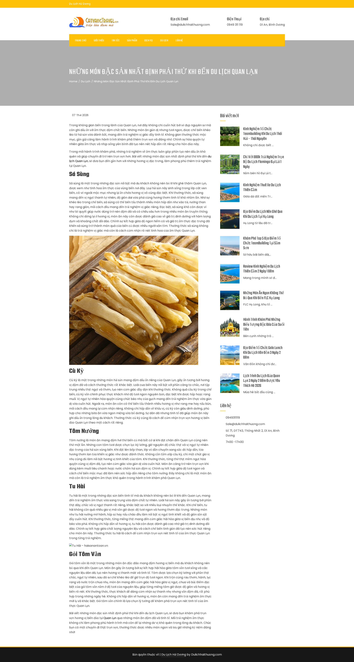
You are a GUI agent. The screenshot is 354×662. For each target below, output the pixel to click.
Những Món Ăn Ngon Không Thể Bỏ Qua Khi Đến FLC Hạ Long (263, 295)
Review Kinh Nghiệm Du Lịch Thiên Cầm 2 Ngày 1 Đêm (261, 268)
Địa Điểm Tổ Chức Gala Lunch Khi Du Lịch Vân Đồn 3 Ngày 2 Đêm (262, 353)
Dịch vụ (148, 40)
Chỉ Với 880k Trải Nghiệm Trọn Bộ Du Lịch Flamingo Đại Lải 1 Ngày (263, 162)
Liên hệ (179, 40)
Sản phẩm (132, 40)
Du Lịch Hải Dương (173, 654)
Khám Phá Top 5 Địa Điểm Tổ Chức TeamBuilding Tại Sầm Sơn (262, 243)
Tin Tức (115, 40)
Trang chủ (80, 40)
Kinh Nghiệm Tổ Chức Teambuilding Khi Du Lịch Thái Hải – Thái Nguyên (262, 134)
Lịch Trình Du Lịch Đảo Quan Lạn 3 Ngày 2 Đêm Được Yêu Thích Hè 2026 (261, 381)
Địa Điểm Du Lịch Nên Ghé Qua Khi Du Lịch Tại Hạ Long (262, 214)
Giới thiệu (99, 40)
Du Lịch (164, 40)
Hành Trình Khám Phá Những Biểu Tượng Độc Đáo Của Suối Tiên (263, 325)
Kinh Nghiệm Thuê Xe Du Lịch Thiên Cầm (262, 187)
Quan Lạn (109, 618)
